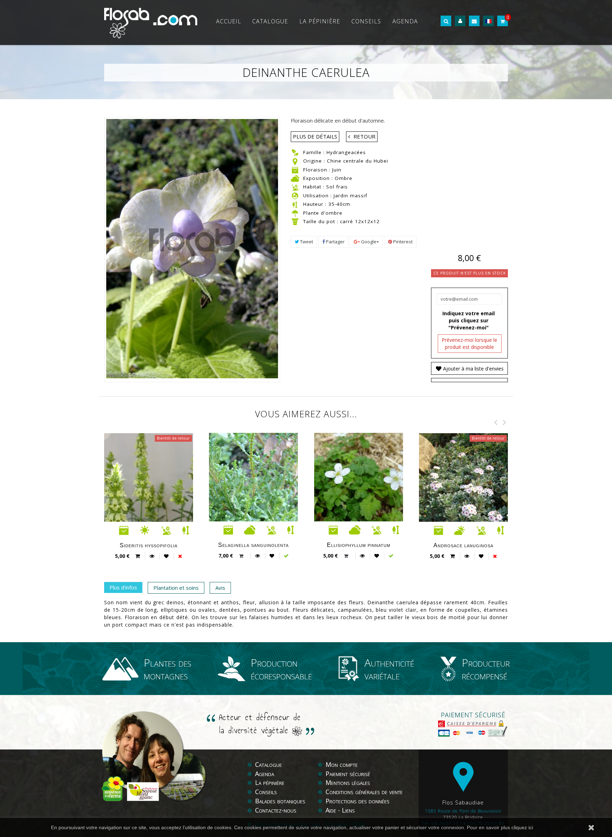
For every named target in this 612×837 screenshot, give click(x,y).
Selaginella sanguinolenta (253, 545)
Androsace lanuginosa (463, 545)
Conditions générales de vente (364, 791)
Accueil (228, 21)
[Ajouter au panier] (242, 556)
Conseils (366, 21)
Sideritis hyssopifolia (148, 545)
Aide (331, 810)
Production (281, 668)
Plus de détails (315, 136)
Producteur (486, 668)
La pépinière (319, 21)
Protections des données (357, 801)
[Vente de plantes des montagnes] (123, 668)
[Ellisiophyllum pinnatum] (370, 477)
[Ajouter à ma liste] (166, 556)
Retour (364, 136)
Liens (348, 810)
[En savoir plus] (151, 556)
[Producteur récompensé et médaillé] (451, 668)
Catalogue (270, 21)
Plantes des (167, 668)
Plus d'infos (123, 587)
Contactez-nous (275, 810)
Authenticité (389, 668)
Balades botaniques (280, 801)
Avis (220, 587)
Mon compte (341, 764)
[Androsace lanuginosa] (475, 517)
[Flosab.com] (150, 22)
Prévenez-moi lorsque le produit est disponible (469, 343)
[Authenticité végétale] (352, 668)
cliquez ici (522, 827)
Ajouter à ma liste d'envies (473, 368)
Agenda (405, 21)
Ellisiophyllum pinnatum (358, 545)
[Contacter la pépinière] (474, 21)
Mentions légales (347, 782)
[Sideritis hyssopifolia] (160, 517)
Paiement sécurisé (347, 773)
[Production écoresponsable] (234, 668)
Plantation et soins (176, 587)
